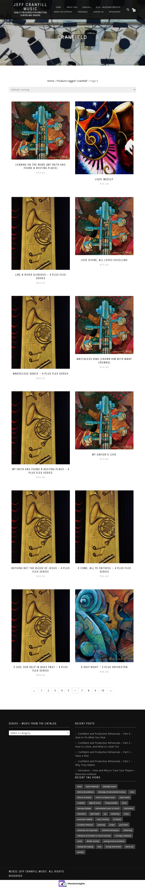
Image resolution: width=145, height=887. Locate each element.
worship (80, 852)
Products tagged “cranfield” (72, 81)
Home (58, 7)
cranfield (81, 803)
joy (105, 814)
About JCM (72, 7)
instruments (128, 808)
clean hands (124, 797)
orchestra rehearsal (85, 825)
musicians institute (84, 819)
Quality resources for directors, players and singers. (30, 14)
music (126, 814)
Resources (82, 12)
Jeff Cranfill (94, 814)
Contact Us (98, 12)
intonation (81, 814)
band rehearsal (92, 786)
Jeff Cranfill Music (30, 7)
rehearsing (127, 830)
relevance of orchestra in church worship (94, 835)
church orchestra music (105, 797)
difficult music (95, 803)
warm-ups (130, 846)
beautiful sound (109, 786)
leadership (115, 814)
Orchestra (117, 819)
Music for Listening (63, 12)
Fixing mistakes (111, 803)
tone (99, 846)
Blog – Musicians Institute (108, 7)
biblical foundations (85, 792)
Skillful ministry (93, 841)
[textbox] (39, 733)
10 (102, 690)
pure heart (123, 825)
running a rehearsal (123, 835)
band (79, 786)
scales (79, 841)
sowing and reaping (85, 846)
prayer (112, 825)
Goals (124, 803)
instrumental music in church (107, 808)
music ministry (103, 819)
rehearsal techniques (110, 830)
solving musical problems (114, 841)
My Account (114, 12)
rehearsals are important (87, 830)
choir (132, 792)
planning (101, 825)
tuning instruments (113, 846)
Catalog (86, 7)
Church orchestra (84, 797)
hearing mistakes (84, 808)
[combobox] (39, 732)
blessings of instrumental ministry (111, 792)
